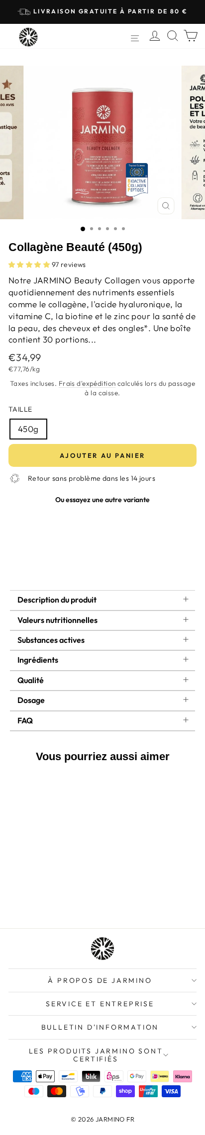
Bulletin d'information (100, 1027)
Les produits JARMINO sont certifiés (96, 1055)
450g (28, 429)
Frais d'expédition (87, 383)
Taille (20, 409)
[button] (30, 264)
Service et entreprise (100, 1003)
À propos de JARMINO (100, 980)
